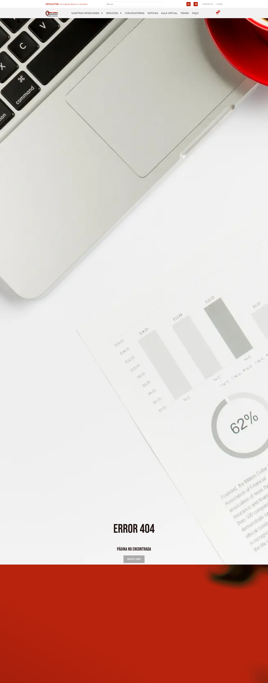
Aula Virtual (169, 13)
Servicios (112, 13)
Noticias (152, 13)
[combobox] (134, 4)
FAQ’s (195, 13)
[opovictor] (52, 13)
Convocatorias (134, 13)
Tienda (185, 13)
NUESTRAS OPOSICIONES (85, 13)
